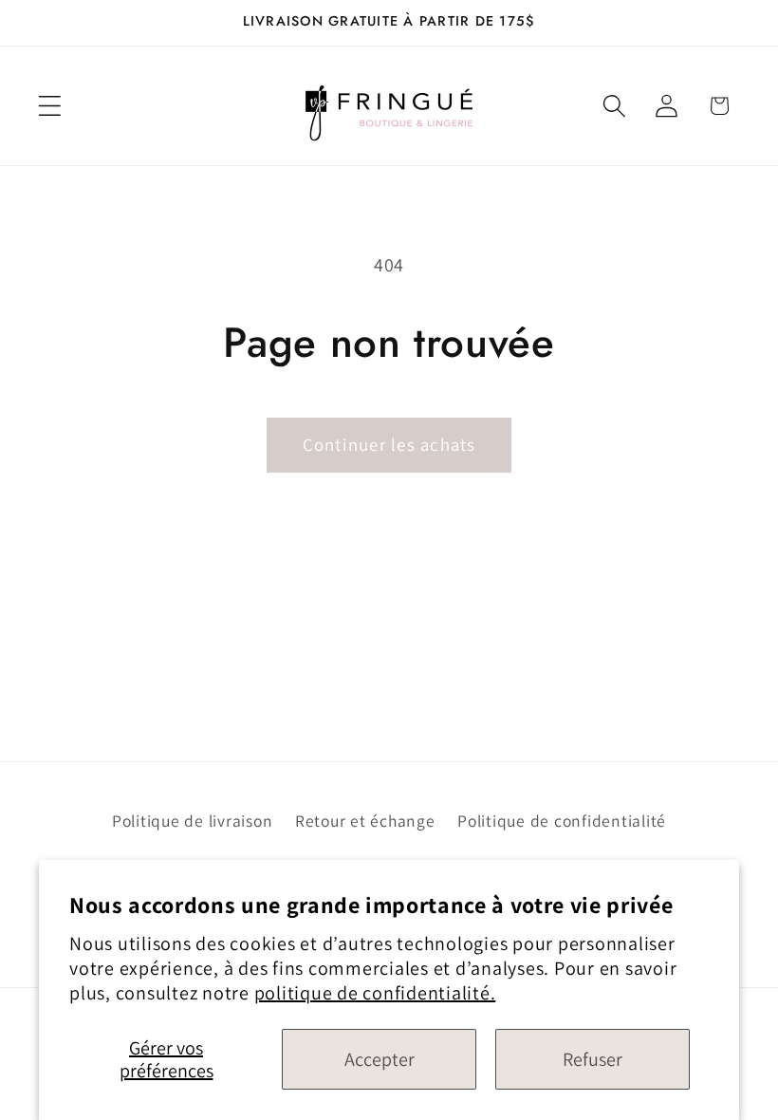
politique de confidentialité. (375, 992)
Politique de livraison (192, 820)
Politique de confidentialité (561, 820)
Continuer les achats (389, 444)
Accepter (379, 1059)
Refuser (592, 1059)
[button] (50, 106)
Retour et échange (365, 820)
